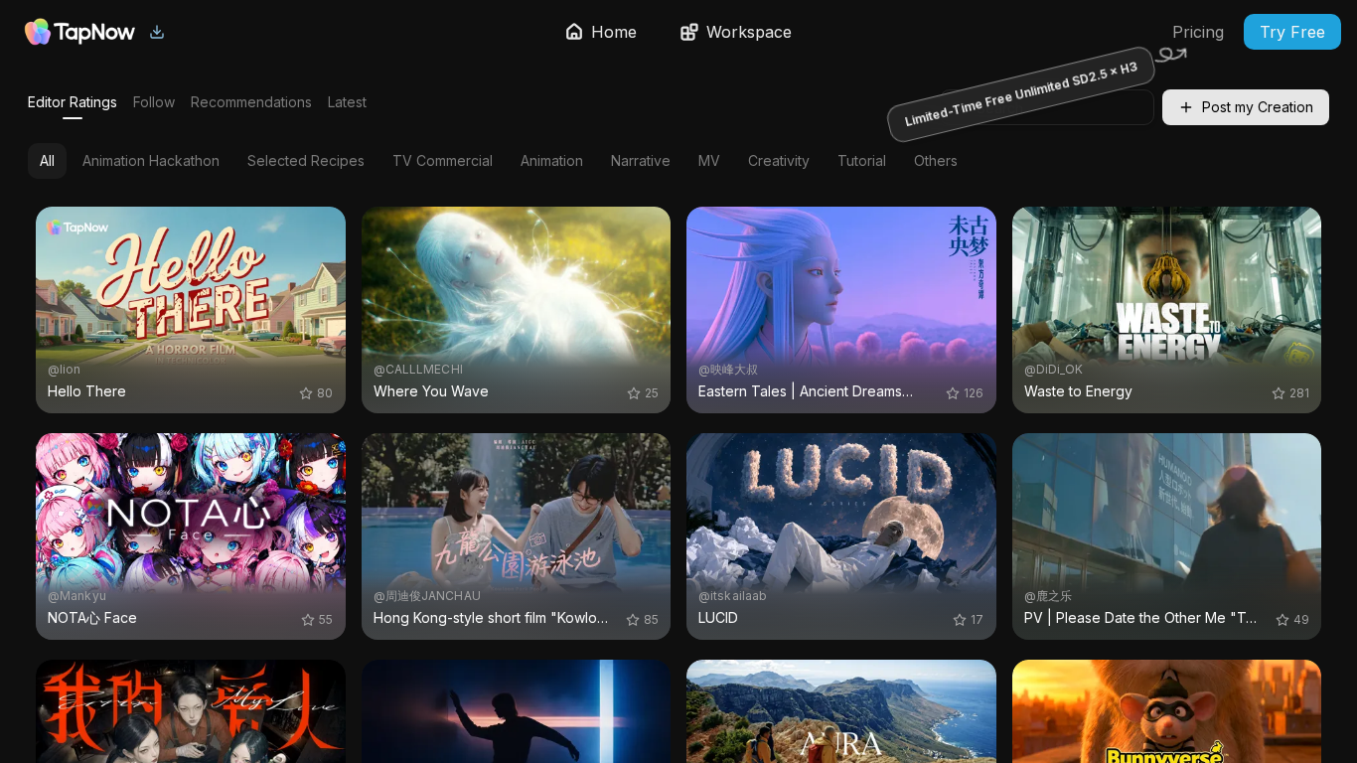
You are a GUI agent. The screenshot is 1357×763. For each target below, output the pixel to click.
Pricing (1198, 32)
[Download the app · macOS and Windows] (157, 32)
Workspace (749, 32)
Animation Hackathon (151, 160)
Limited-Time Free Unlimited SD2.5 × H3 (1020, 94)
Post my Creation (1257, 106)
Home (614, 32)
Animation (552, 160)
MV (709, 160)
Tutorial (861, 160)
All (47, 160)
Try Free (1292, 32)
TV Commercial (442, 160)
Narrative (641, 160)
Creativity (779, 160)
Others (936, 160)
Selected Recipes (306, 160)
